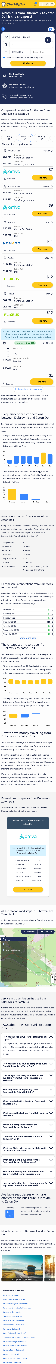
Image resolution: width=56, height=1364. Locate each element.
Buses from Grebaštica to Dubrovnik (17, 1310)
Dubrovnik (30, 934)
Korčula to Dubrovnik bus (12, 1318)
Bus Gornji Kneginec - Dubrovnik (15, 1306)
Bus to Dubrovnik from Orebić (14, 1335)
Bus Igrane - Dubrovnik (11, 1314)
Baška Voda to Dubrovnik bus (14, 1302)
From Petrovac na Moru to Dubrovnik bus (19, 1339)
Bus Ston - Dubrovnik (11, 1356)
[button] (52, 980)
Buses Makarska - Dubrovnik (14, 1323)
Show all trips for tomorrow (29, 389)
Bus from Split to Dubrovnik (13, 1352)
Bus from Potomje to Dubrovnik (15, 1344)
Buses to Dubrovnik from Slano (15, 1348)
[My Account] (35, 4)
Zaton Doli (47, 934)
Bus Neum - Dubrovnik (11, 1331)
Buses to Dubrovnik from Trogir (15, 1360)
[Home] (16, 4)
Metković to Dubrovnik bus (13, 1327)
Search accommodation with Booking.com (24, 57)
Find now (42, 177)
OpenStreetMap (43, 988)
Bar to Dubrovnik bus (11, 1297)
